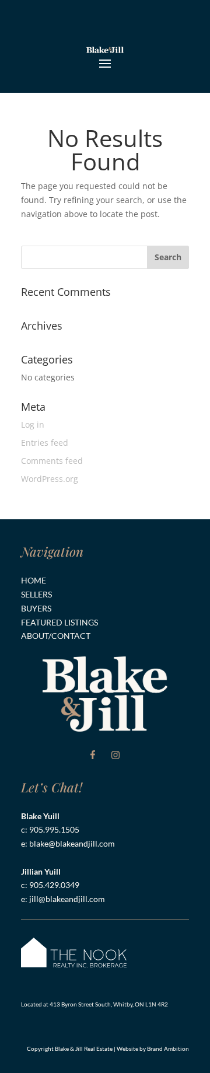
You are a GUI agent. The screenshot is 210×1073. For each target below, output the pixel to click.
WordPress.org (49, 478)
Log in (32, 424)
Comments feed (52, 460)
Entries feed (44, 442)
